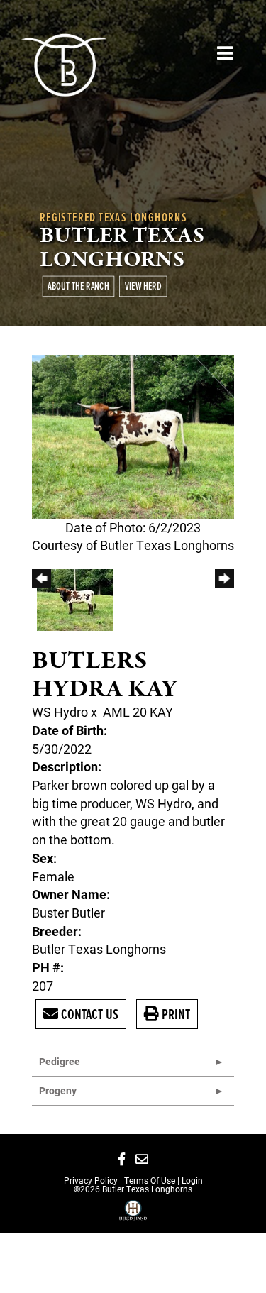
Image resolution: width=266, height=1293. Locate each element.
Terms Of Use (149, 1180)
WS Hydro (60, 711)
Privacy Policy (91, 1180)
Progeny (58, 1090)
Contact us (88, 1013)
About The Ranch (78, 286)
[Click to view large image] (133, 435)
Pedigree (59, 1061)
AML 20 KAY (138, 711)
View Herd (143, 286)
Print (174, 1013)
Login (192, 1180)
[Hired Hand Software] (133, 1215)
